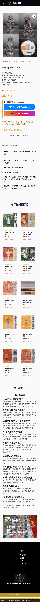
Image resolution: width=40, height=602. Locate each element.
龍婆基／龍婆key (12, 62)
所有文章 (23, 564)
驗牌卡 (22, 558)
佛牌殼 (22, 561)
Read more (8, 242)
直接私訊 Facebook (19, 107)
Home (4, 62)
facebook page (19, 113)
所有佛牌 (23, 555)
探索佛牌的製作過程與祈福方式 (12, 130)
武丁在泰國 (17, 3)
